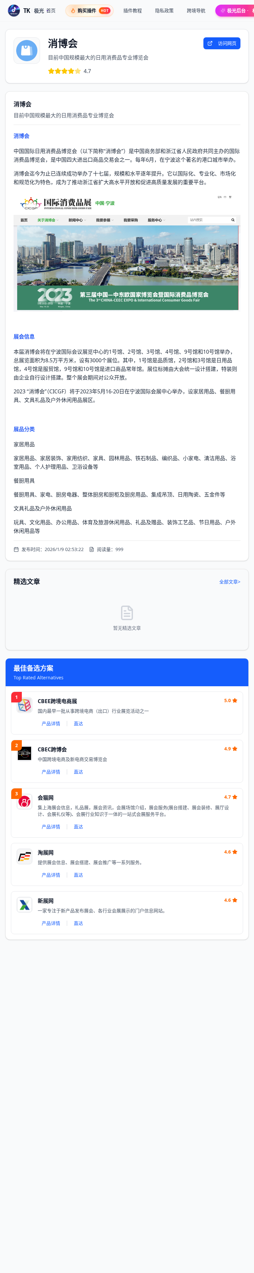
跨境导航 (196, 10)
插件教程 (132, 10)
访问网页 (227, 43)
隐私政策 (164, 10)
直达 (78, 723)
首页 (51, 10)
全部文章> (229, 581)
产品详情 (51, 723)
